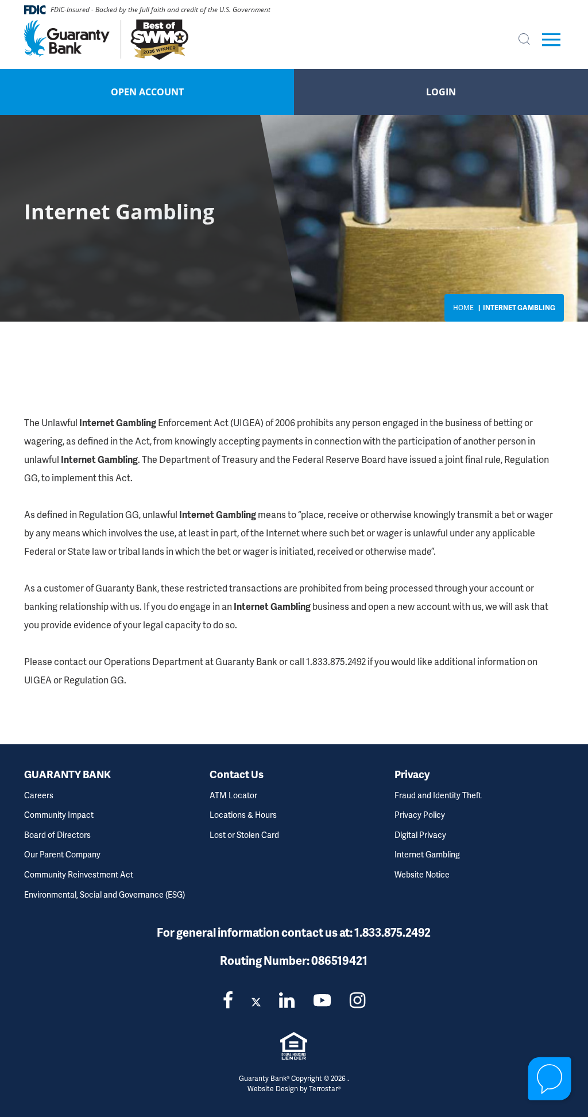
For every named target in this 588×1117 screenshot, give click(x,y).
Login (441, 92)
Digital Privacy (420, 834)
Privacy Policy (419, 814)
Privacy (412, 774)
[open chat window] (550, 1079)
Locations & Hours (243, 814)
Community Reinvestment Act (78, 874)
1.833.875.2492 (392, 932)
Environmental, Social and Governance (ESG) (104, 894)
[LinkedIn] (287, 999)
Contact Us (237, 774)
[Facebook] (228, 999)
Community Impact (59, 814)
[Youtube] (322, 999)
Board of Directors (57, 834)
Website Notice (422, 874)
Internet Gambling (427, 854)
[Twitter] (256, 999)
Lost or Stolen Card (244, 834)
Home (463, 307)
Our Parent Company (62, 854)
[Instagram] (357, 999)
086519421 (339, 960)
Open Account (147, 92)
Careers (38, 795)
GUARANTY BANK (67, 774)
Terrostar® (325, 1088)
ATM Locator (233, 795)
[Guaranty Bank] (111, 40)
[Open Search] (524, 39)
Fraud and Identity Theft (438, 795)
